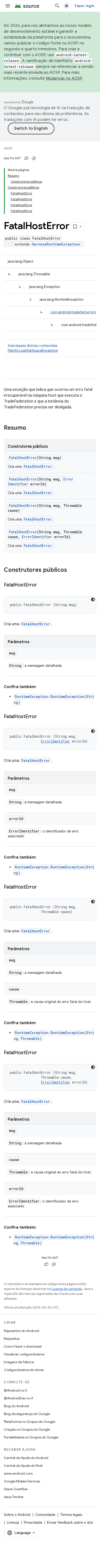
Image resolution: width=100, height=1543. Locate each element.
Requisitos (11, 1338)
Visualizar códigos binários (24, 1354)
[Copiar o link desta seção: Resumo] (31, 428)
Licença (13, 1522)
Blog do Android (16, 1406)
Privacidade (33, 1522)
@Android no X (15, 1390)
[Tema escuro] (93, 599)
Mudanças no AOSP (64, 78)
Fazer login (84, 6)
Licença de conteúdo (66, 1289)
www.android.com (18, 1473)
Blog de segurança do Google (27, 1414)
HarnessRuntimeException (56, 244)
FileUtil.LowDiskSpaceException (33, 350)
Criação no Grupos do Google (27, 1429)
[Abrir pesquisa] (57, 6)
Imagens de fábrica (19, 1362)
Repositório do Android (21, 1331)
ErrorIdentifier (37, 536)
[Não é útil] (33, 158)
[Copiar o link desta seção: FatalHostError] (42, 585)
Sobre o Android (17, 1515)
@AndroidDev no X (18, 1398)
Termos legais (71, 1515)
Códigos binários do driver (24, 1370)
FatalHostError (23, 457)
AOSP (8, 148)
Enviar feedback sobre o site (70, 1522)
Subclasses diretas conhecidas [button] (33, 348)
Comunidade (45, 1515)
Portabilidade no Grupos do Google (31, 1437)
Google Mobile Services (22, 1481)
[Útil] (26, 158)
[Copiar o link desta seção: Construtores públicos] (72, 570)
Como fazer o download (23, 1346)
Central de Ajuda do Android (26, 1458)
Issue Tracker (14, 1497)
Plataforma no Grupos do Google (29, 1421)
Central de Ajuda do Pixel (23, 1465)
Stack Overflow (16, 1489)
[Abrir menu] (8, 6)
